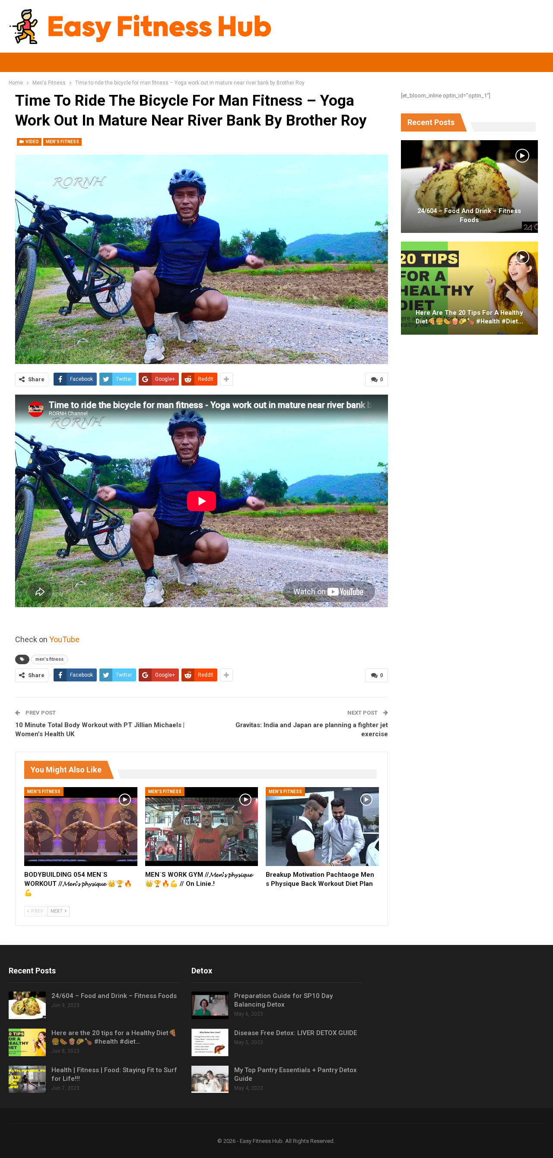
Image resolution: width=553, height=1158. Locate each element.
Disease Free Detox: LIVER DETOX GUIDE (295, 1033)
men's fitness (49, 659)
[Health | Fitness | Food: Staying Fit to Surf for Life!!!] (27, 1079)
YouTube (64, 639)
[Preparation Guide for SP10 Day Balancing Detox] (210, 1005)
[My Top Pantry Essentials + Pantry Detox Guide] (210, 1079)
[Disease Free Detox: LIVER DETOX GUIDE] (210, 1042)
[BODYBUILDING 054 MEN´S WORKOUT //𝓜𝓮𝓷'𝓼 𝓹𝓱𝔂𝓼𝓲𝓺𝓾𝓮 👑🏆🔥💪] (80, 826)
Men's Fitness (62, 141)
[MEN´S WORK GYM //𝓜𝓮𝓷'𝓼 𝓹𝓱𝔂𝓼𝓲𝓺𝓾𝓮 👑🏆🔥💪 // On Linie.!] (201, 826)
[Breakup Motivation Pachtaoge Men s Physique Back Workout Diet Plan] (322, 826)
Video (32, 141)
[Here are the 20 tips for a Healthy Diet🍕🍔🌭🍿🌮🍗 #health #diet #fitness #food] (469, 288)
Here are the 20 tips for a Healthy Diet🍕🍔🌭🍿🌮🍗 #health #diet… (469, 317)
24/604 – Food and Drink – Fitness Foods (469, 215)
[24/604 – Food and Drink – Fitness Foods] (469, 187)
